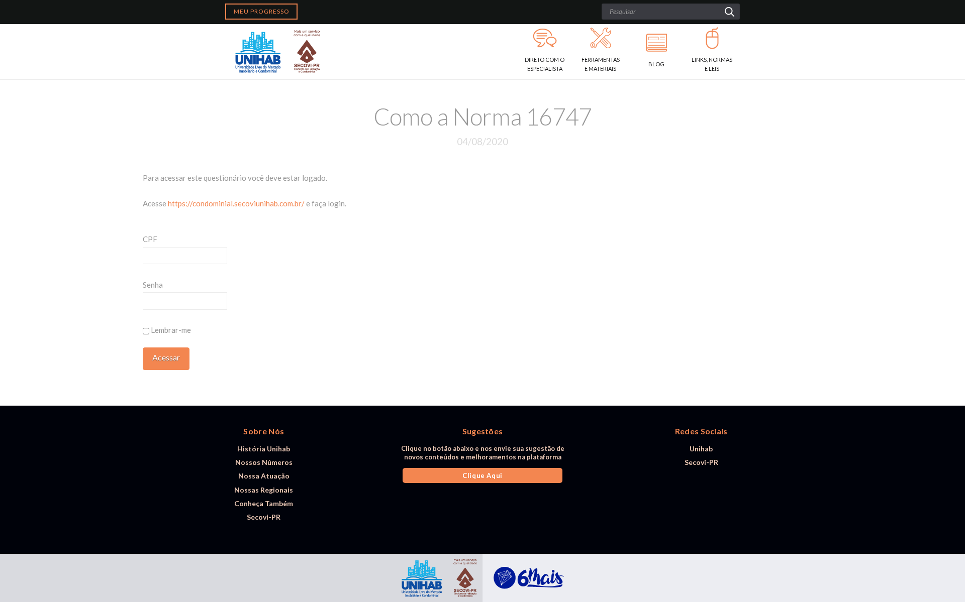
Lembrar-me (170, 329)
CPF (150, 239)
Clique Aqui (482, 475)
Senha (153, 284)
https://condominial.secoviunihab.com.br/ (236, 203)
